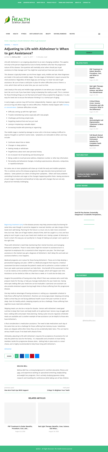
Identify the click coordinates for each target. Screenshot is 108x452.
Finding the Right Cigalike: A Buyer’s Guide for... (87, 175)
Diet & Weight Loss (36, 34)
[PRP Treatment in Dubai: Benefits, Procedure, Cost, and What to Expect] (20, 413)
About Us (78, 2)
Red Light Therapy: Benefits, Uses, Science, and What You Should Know (96, 89)
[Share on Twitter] (27, 356)
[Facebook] (46, 6)
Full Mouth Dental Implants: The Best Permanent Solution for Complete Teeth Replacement (96, 140)
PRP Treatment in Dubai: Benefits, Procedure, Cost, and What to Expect (96, 73)
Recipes (72, 34)
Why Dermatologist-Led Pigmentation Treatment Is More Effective (96, 122)
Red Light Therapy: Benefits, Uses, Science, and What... (53, 427)
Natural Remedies (60, 34)
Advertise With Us (29, 2)
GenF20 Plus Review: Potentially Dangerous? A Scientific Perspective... (88, 214)
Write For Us (41, 2)
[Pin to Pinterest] (32, 356)
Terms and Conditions (66, 2)
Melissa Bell (16, 57)
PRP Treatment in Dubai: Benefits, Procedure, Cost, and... (20, 427)
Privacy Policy (51, 2)
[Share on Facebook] (22, 356)
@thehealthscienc (89, 320)
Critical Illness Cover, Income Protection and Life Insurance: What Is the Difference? (96, 105)
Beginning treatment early (13, 225)
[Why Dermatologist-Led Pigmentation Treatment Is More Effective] (81, 121)
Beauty (48, 34)
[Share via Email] (37, 356)
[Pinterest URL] (79, 286)
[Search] (102, 34)
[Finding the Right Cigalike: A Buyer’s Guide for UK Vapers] (89, 169)
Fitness (23, 34)
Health (15, 34)
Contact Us (86, 2)
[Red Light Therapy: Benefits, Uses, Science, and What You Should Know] (53, 413)
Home (19, 2)
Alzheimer (8, 349)
